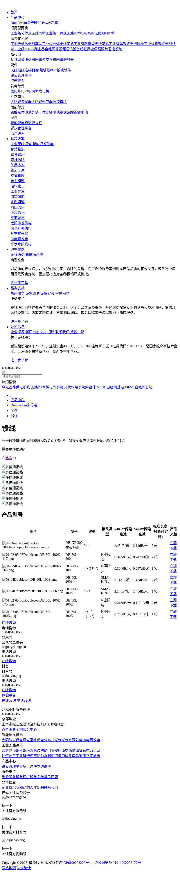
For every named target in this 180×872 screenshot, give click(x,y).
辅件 (67, 70)
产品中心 (18, 17)
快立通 (38, 766)
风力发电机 (40, 91)
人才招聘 (37, 787)
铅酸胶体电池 (21, 112)
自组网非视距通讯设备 (62, 49)
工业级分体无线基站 (26, 44)
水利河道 (51, 756)
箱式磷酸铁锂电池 (74, 112)
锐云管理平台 (12, 766)
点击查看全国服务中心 (19, 729)
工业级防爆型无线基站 (91, 44)
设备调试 (23, 777)
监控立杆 (35, 123)
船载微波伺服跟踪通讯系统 (101, 49)
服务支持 (18, 288)
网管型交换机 (45, 60)
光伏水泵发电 (72, 740)
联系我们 (51, 787)
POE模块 (57, 70)
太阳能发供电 (12, 740)
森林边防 (37, 750)
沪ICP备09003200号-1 (75, 863)
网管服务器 (65, 60)
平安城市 (93, 756)
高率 (47, 766)
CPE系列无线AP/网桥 (97, 33)
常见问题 (51, 777)
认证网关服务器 (23, 60)
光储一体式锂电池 (46, 112)
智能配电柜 (19, 123)
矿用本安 (51, 750)
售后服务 (9, 777)
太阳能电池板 (21, 91)
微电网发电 (91, 740)
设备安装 (37, 777)
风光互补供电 (33, 740)
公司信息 (18, 327)
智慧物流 (9, 750)
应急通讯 (79, 756)
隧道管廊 (79, 750)
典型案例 (18, 249)
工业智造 (23, 756)
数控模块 (60, 102)
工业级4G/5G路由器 (29, 49)
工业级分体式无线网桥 (28, 33)
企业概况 (9, 787)
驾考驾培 (23, 750)
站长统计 (24, 868)
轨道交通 (65, 750)
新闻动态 (23, 787)
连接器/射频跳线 (37, 70)
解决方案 (18, 139)
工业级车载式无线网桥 (126, 44)
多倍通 (28, 766)
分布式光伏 (52, 740)
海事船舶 (37, 756)
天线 (14, 70)
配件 (14, 410)
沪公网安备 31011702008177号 (117, 863)
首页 (14, 12)
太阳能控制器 (21, 102)
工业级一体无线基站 (58, 44)
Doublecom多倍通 (24, 405)
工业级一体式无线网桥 (63, 33)
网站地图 (9, 868)
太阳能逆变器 (42, 102)
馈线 (21, 70)
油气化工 (9, 756)
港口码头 (65, 756)
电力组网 (93, 750)
